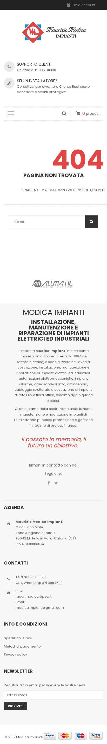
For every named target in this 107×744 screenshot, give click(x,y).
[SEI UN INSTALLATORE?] (9, 83)
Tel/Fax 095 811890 (31, 577)
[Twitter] (56, 483)
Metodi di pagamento (22, 646)
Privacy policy (15, 654)
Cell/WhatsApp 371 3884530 (39, 582)
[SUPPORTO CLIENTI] (9, 66)
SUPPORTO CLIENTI (34, 64)
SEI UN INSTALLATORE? (37, 81)
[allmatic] (54, 283)
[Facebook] (49, 483)
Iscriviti (15, 706)
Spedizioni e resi (18, 638)
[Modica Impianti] (53, 32)
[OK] (91, 221)
